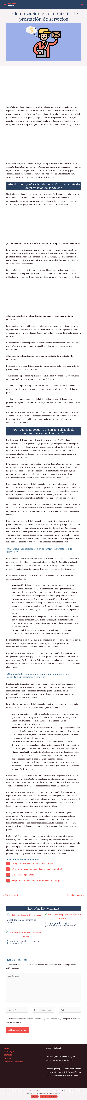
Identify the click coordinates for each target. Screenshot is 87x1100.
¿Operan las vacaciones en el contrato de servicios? (37, 869)
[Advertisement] (43, 89)
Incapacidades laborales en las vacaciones (32, 863)
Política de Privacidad (13, 1061)
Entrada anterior (11, 895)
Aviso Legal (9, 1051)
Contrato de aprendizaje (24, 875)
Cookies (7, 1058)
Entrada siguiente (75, 895)
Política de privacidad (48, 1097)
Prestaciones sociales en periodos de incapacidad (24, 942)
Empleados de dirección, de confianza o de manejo (36, 880)
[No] (84, 1094)
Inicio (6, 1048)
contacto (8, 1055)
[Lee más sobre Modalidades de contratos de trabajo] (24, 915)
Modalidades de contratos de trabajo (21, 921)
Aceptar (34, 1097)
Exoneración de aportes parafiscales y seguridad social (60, 924)
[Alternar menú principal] (82, 4)
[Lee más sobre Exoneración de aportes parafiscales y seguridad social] (63, 916)
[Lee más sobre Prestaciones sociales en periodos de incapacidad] (24, 934)
